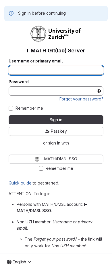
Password (19, 81)
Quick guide (20, 182)
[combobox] (18, 261)
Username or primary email (36, 61)
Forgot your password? (81, 98)
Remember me (29, 108)
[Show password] (98, 91)
